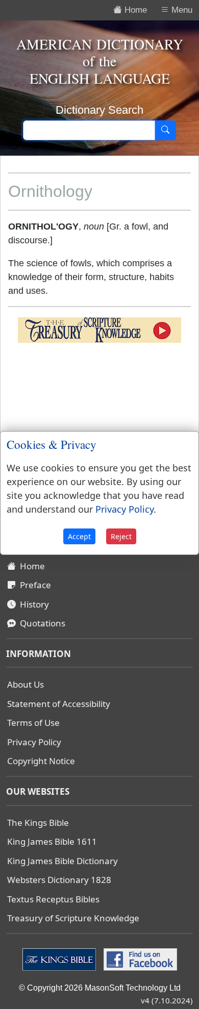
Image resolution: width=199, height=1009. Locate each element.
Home (30, 566)
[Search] (165, 130)
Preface (33, 585)
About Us (25, 684)
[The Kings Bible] (60, 958)
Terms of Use (33, 722)
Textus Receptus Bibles (53, 899)
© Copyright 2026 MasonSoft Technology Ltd (100, 987)
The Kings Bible (38, 822)
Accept (79, 536)
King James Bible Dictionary (62, 861)
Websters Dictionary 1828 (59, 880)
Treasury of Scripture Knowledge (73, 918)
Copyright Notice (41, 761)
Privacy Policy (34, 742)
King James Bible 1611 (52, 841)
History (32, 604)
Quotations (40, 623)
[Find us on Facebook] (139, 958)
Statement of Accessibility (58, 704)
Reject (121, 536)
